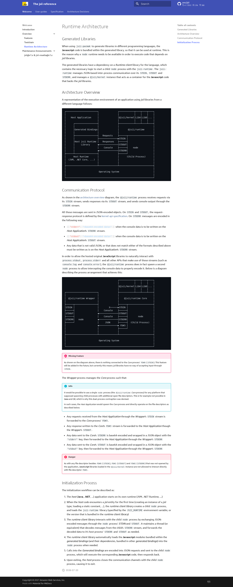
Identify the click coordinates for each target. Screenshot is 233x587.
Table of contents (186, 25)
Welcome (27, 11)
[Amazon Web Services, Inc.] (208, 581)
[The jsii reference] (25, 4)
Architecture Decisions (78, 11)
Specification (57, 11)
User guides (41, 11)
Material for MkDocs (42, 583)
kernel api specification (114, 216)
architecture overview (92, 197)
